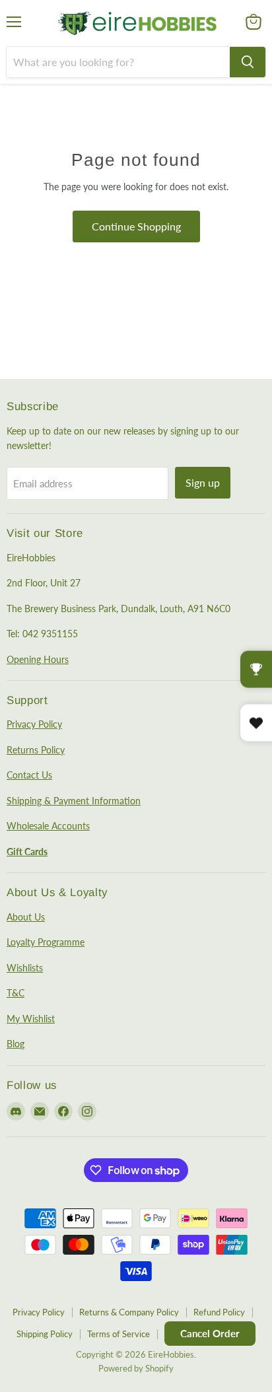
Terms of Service (118, 1334)
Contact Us (29, 775)
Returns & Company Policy (129, 1312)
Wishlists (25, 967)
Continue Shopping (136, 226)
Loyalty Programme (46, 942)
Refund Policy (219, 1312)
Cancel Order (210, 1333)
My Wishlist (31, 1018)
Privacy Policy (34, 724)
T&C (15, 992)
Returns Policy (36, 749)
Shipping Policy (45, 1334)
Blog (15, 1043)
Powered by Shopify (136, 1368)
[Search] (247, 62)
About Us (26, 916)
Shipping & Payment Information (74, 800)
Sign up (203, 482)
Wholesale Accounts (48, 825)
